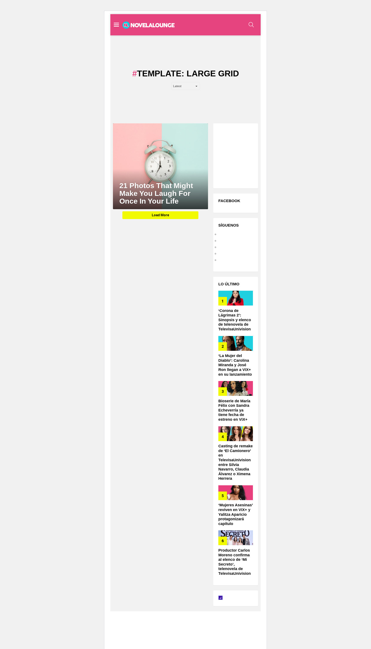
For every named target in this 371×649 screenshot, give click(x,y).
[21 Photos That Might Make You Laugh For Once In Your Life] (160, 166)
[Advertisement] (250, 155)
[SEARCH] (251, 24)
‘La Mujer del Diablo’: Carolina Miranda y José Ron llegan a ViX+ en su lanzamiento (235, 365)
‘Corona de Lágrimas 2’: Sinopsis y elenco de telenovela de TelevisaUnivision (234, 320)
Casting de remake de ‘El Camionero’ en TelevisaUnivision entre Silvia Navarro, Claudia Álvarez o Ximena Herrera (235, 462)
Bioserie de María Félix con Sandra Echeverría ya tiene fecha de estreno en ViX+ (234, 410)
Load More (160, 215)
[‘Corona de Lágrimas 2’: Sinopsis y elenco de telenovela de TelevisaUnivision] (235, 298)
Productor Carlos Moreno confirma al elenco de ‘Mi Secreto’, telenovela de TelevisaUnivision (234, 562)
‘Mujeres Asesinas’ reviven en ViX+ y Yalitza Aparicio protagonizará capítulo (235, 514)
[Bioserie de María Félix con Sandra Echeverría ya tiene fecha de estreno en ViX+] (235, 388)
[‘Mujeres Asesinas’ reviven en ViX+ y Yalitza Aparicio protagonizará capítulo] (235, 492)
